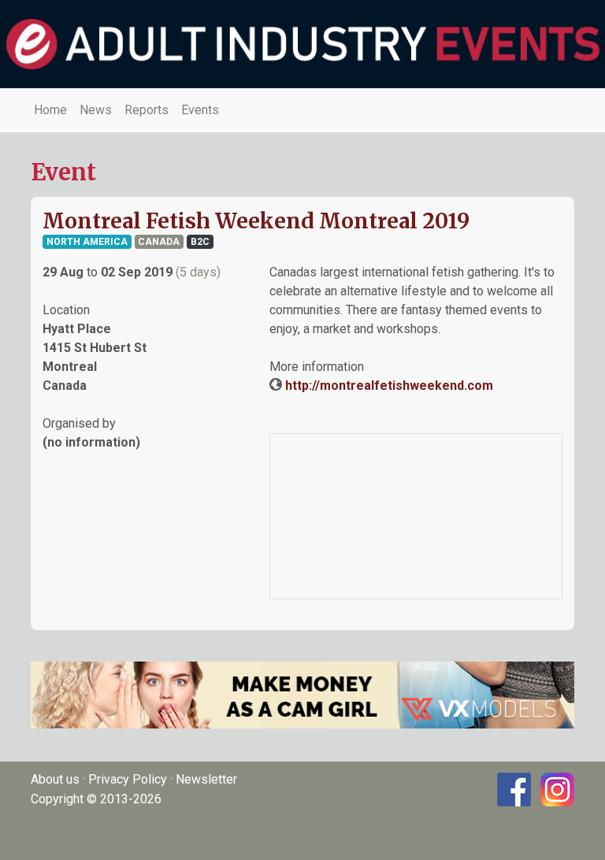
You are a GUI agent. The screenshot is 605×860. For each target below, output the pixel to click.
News (96, 109)
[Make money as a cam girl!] (302, 694)
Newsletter (206, 779)
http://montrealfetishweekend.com (389, 385)
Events (200, 109)
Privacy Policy (127, 779)
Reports (146, 109)
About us (55, 779)
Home (50, 109)
